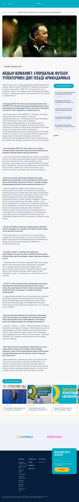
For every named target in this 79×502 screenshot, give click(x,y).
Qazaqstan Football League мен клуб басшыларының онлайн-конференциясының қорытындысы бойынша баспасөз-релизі (65, 109)
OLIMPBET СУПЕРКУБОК (22, 477)
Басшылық (42, 462)
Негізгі (4, 12)
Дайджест (31, 465)
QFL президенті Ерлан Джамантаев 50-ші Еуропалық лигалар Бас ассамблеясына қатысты (65, 93)
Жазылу (62, 469)
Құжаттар (31, 468)
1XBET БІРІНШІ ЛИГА (22, 467)
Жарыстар (21, 459)
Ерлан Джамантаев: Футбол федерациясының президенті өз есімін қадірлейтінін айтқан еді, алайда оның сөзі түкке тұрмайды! (64, 101)
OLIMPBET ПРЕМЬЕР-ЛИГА (23, 463)
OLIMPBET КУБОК (21, 471)
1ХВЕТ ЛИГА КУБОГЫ (22, 489)
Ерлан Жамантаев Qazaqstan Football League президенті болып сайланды (64, 125)
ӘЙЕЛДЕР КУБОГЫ (21, 485)
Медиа (30, 462)
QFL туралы (42, 459)
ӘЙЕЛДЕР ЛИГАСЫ (21, 481)
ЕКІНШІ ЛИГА (22, 474)
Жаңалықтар (12, 12)
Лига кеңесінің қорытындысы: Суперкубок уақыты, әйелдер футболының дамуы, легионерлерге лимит (63, 117)
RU (12, 4)
